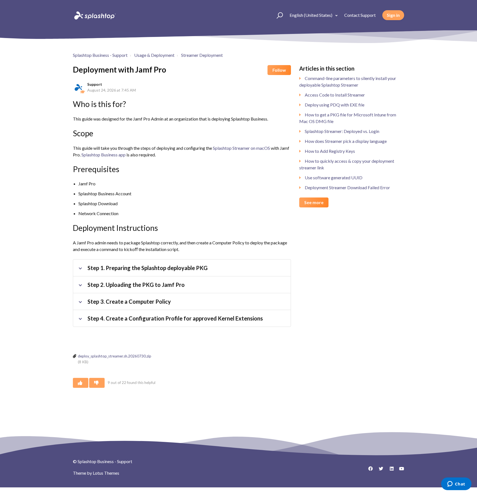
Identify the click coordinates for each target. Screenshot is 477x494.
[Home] (94, 15)
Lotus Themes (106, 473)
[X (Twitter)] (379, 470)
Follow (279, 70)
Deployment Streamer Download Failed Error (347, 187)
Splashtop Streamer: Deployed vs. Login (342, 131)
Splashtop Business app (103, 154)
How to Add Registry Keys (330, 151)
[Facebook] (368, 470)
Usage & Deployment (154, 55)
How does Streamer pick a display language (346, 141)
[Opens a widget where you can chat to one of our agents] (456, 484)
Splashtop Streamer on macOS (241, 148)
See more (314, 202)
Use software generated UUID (333, 177)
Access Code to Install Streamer (335, 94)
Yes (80, 383)
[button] (277, 15)
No (97, 383)
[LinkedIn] (389, 470)
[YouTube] (400, 470)
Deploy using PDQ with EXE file (334, 104)
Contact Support (360, 15)
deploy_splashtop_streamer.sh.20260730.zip (114, 356)
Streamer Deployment (202, 55)
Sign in (393, 15)
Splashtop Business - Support (100, 55)
